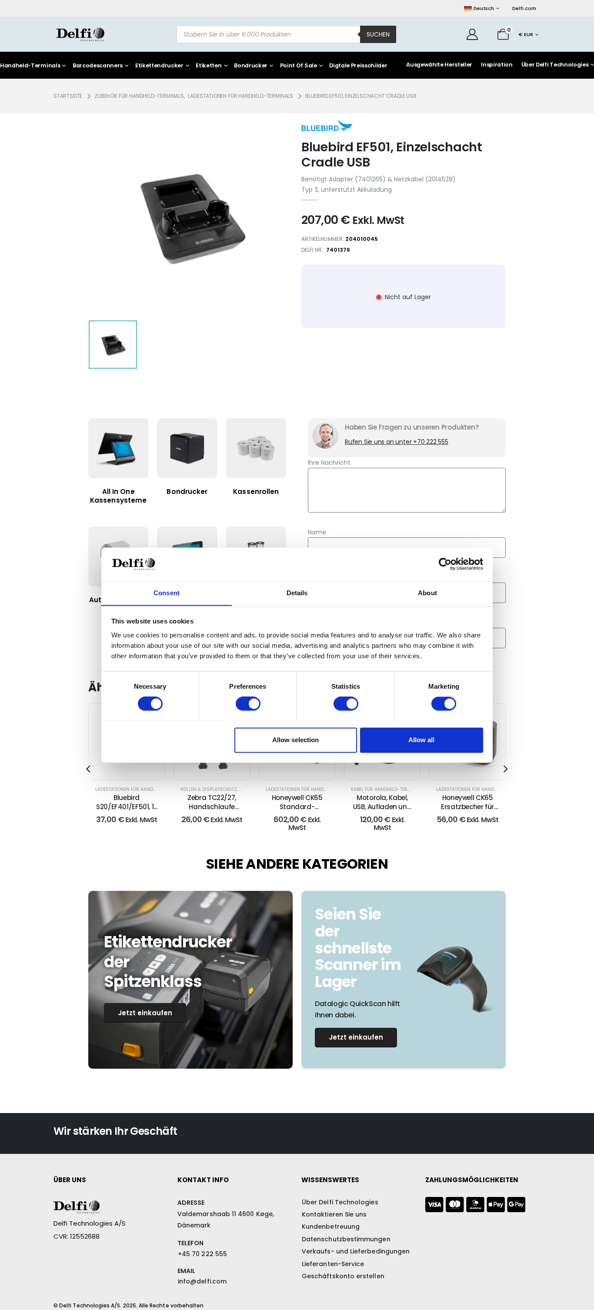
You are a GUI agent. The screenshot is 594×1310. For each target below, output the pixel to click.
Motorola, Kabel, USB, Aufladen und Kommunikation (382, 806)
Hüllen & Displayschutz (208, 789)
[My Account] (472, 34)
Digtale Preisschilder (358, 66)
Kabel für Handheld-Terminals (387, 789)
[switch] (248, 703)
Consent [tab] (167, 593)
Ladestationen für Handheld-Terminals (142, 789)
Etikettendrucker (159, 66)
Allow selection (295, 739)
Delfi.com (524, 8)
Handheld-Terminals (30, 66)
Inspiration (496, 64)
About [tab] (427, 593)
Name (317, 532)
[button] (88, 769)
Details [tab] (297, 593)
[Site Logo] (80, 34)
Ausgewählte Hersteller (439, 64)
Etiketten (208, 66)
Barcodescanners (98, 66)
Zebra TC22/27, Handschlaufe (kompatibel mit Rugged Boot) (211, 811)
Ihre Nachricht (329, 462)
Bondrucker (250, 66)
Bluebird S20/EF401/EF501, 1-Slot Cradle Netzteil (127, 806)
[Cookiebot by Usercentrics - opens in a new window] (445, 563)
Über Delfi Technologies (555, 64)
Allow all (421, 739)
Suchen (378, 34)
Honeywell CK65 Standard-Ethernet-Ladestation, (297, 811)
